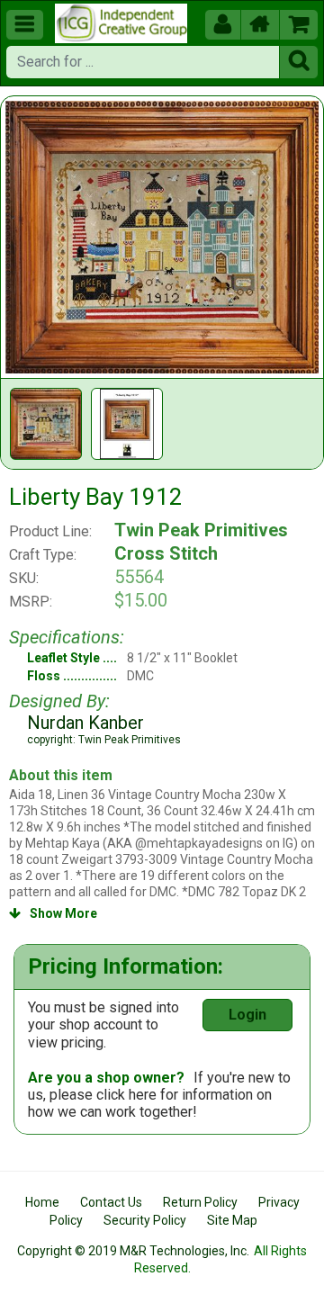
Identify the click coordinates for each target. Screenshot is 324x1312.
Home (42, 1202)
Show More (53, 913)
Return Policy (200, 1202)
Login (247, 1014)
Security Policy (145, 1220)
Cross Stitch (166, 553)
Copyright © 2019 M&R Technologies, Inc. (133, 1251)
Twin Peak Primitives (201, 530)
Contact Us (111, 1202)
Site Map (232, 1220)
